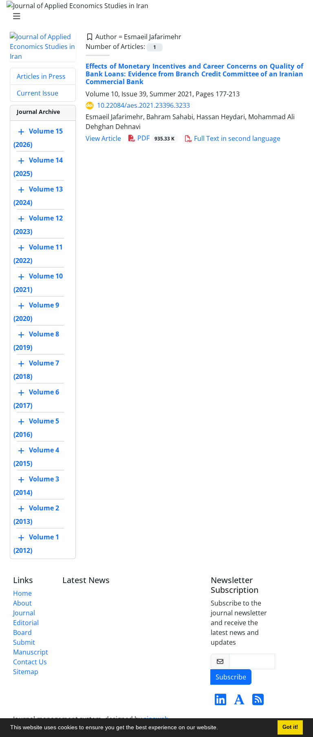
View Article (103, 138)
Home (22, 593)
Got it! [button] (290, 727)
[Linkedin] (220, 701)
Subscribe (231, 676)
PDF (155, 138)
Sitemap (25, 671)
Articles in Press (41, 76)
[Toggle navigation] (154, 16)
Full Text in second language (236, 138)
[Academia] (239, 701)
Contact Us (30, 661)
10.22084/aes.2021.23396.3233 (143, 105)
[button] (221, 728)
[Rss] (258, 701)
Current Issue (37, 93)
